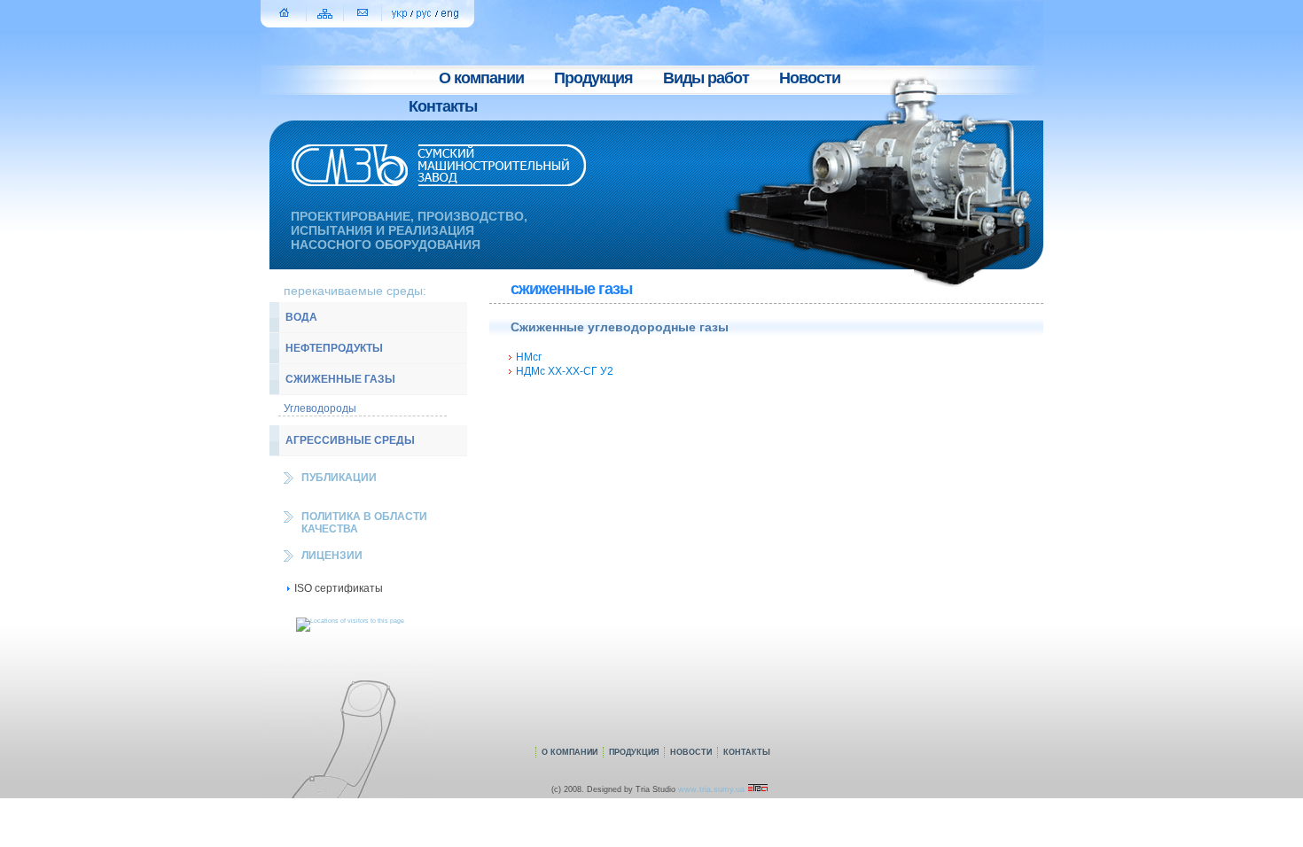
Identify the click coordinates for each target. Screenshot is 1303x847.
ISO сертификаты (338, 588)
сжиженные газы (340, 379)
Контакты (443, 106)
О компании (481, 78)
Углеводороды (320, 408)
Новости (809, 78)
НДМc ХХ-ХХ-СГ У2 (564, 371)
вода (301, 317)
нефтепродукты (334, 348)
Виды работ (706, 78)
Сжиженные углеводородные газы (620, 327)
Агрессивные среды (350, 440)
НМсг (529, 357)
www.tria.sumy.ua (712, 789)
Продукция (593, 78)
